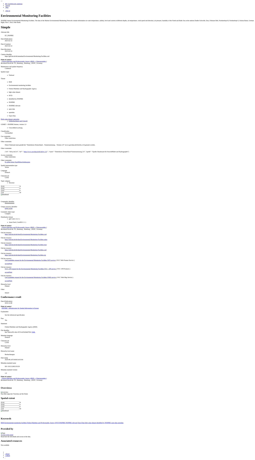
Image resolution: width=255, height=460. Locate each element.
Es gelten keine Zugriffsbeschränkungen (17, 162)
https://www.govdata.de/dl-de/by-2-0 (35, 152)
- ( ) (24, 61)
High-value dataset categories (10, 119)
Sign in (7, 11)
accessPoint (8, 264)
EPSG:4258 (8, 208)
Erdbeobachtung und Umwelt (18, 121)
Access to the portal (7, 435)
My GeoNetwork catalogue (13, 4)
